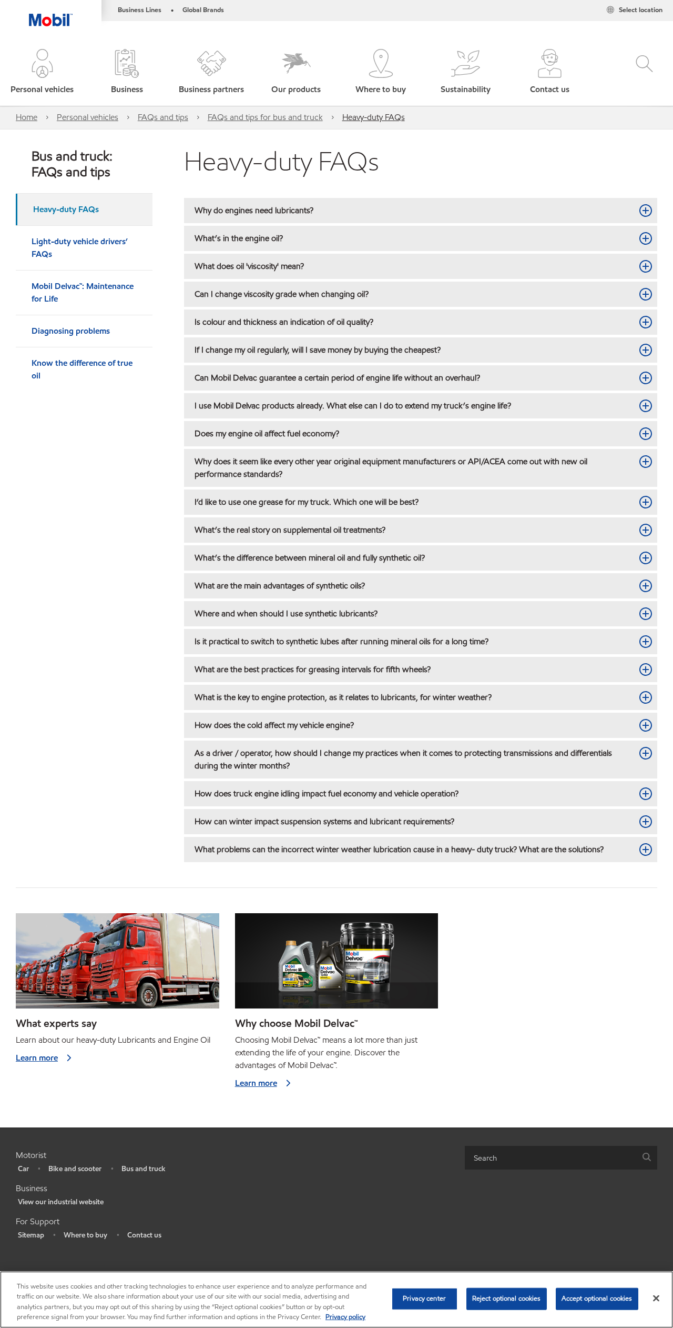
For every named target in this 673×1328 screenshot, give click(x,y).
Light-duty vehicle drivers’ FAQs (80, 247)
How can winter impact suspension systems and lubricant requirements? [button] (325, 821)
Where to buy (85, 1235)
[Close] (656, 1298)
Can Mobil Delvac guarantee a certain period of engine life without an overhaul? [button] (337, 377)
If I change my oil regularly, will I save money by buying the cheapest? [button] (318, 349)
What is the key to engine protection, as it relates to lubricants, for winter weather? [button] (343, 697)
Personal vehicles (87, 117)
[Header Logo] (50, 13)
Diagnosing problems (71, 330)
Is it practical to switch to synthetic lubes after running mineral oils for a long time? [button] (341, 641)
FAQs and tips (163, 117)
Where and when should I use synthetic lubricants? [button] (286, 613)
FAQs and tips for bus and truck (265, 117)
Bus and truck (143, 1169)
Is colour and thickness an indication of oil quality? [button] (284, 321)
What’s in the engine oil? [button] (239, 238)
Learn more (37, 1057)
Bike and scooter (74, 1169)
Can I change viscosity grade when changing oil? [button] (282, 293)
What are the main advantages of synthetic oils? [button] (281, 585)
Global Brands (203, 10)
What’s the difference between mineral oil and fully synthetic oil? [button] (311, 557)
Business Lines (139, 10)
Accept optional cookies (597, 1298)
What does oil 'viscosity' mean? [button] (249, 266)
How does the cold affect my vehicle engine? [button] (276, 725)
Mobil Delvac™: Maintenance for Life (83, 292)
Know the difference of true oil (82, 369)
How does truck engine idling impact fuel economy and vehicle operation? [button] (326, 793)
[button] (42, 72)
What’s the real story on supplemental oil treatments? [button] (290, 529)
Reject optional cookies (506, 1298)
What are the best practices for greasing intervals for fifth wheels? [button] (315, 669)
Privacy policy (345, 1317)
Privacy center (424, 1298)
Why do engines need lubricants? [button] (254, 210)
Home (26, 117)
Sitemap (31, 1235)
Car (23, 1169)
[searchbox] (550, 1158)
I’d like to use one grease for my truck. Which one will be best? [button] (307, 501)
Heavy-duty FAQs (373, 117)
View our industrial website (61, 1202)
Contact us (144, 1235)
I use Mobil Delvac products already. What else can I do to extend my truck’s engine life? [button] (353, 405)
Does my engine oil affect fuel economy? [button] (267, 433)
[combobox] (561, 1158)
